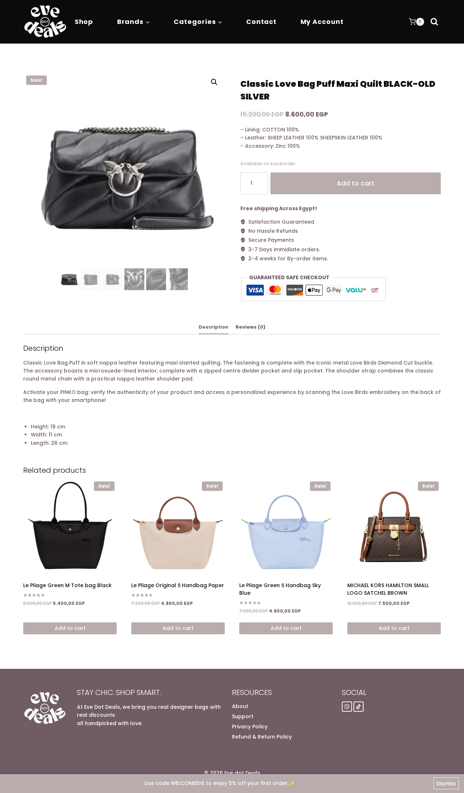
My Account (322, 21)
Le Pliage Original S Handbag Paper (177, 585)
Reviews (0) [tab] (250, 327)
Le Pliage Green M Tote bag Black (67, 585)
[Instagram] (347, 707)
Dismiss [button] (446, 783)
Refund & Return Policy (262, 736)
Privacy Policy (250, 726)
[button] (214, 82)
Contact (261, 21)
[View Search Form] (434, 21)
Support (242, 716)
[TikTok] (358, 707)
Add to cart (355, 183)
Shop (84, 21)
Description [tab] (213, 327)
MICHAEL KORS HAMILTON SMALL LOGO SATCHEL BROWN (388, 589)
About (240, 706)
